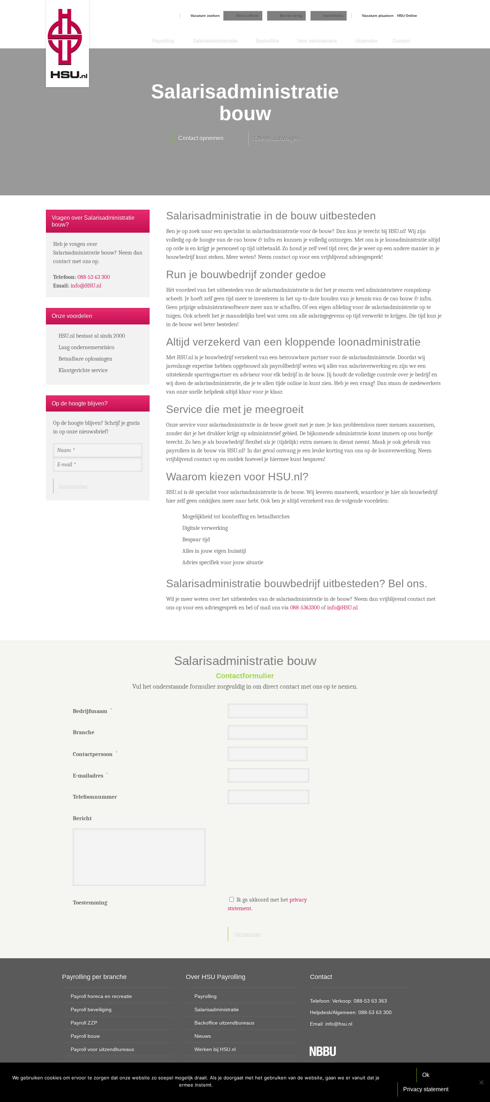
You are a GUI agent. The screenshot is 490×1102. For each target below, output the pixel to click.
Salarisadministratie (215, 40)
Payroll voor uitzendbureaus (102, 1049)
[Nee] (481, 1082)
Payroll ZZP (84, 1023)
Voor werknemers (317, 40)
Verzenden (247, 934)
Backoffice (267, 40)
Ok (425, 1075)
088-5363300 (305, 607)
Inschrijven (333, 16)
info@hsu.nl (338, 1024)
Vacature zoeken (205, 16)
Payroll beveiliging (91, 1009)
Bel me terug (291, 16)
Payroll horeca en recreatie (101, 996)
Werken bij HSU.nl (215, 1049)
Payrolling (163, 40)
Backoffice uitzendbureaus (224, 1023)
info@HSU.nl (342, 607)
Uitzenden (366, 40)
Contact (401, 40)
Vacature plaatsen (378, 16)
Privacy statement (425, 1089)
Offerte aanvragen (277, 138)
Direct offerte (247, 16)
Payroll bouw (85, 1036)
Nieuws (202, 1036)
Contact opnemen (200, 138)
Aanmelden (73, 486)
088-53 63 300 (93, 277)
